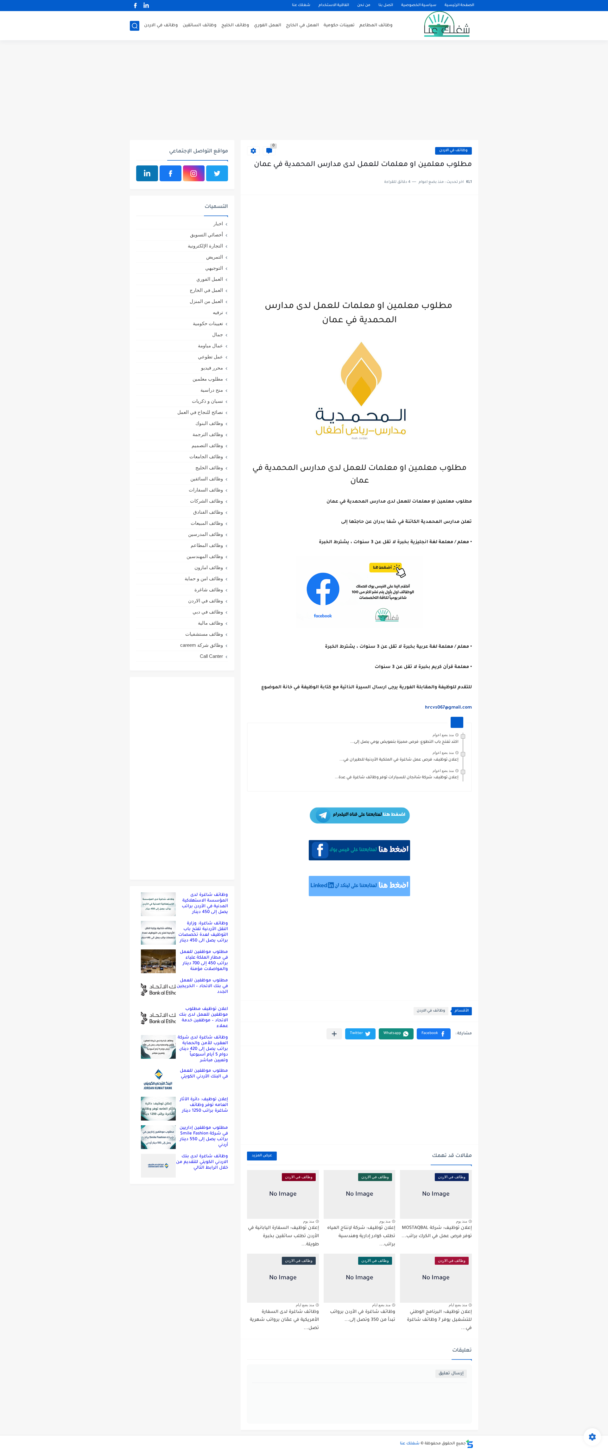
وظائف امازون (208, 567)
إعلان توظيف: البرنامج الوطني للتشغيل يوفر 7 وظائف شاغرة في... (439, 1320)
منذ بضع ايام (458, 1305)
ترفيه (218, 312)
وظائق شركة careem (201, 645)
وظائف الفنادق (208, 512)
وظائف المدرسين (205, 534)
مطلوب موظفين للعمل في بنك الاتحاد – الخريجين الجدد (202, 986)
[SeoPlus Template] (469, 1444)
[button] (434, 1033)
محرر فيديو (212, 367)
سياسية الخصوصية (418, 5)
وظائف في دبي (208, 611)
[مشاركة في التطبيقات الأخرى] (334, 1033)
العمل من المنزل (206, 301)
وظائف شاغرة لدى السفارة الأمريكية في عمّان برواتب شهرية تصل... (284, 1320)
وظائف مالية (210, 623)
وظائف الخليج (235, 25)
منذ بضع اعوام (443, 735)
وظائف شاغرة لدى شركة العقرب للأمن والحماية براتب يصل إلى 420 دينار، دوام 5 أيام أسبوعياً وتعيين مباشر (203, 1049)
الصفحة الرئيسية (459, 5)
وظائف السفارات (206, 489)
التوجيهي (214, 268)
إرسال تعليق (451, 1373)
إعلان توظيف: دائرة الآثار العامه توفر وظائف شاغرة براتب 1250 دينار (204, 1105)
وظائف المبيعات (207, 523)
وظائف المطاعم (376, 25)
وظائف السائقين (200, 25)
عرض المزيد (262, 1156)
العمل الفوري (267, 25)
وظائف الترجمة (208, 434)
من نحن (363, 5)
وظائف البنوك (209, 423)
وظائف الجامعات (206, 456)
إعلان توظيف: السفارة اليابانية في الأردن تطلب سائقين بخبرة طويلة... (283, 1236)
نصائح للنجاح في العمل (200, 412)
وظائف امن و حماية (204, 578)
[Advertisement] (304, 91)
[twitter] (217, 173)
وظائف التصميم (207, 445)
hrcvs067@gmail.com (448, 707)
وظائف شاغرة (208, 589)
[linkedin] (146, 5)
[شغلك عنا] (438, 25)
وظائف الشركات (206, 501)
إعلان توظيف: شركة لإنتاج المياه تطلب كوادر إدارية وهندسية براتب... (361, 1236)
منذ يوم (461, 1221)
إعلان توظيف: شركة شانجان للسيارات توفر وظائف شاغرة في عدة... (397, 777)
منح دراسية (211, 390)
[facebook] (135, 5)
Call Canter (211, 656)
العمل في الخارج (302, 25)
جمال (217, 334)
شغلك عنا (301, 5)
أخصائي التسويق (206, 234)
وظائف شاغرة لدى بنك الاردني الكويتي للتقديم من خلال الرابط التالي (202, 1162)
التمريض (214, 257)
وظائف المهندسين (205, 556)
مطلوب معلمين (208, 379)
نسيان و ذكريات (207, 401)
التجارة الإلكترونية (205, 245)
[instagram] (194, 173)
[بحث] (134, 26)
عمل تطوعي (210, 356)
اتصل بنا (385, 5)
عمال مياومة (210, 345)
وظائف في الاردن (161, 25)
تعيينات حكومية (339, 25)
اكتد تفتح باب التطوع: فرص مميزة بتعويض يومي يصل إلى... (404, 742)
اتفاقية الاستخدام (334, 5)
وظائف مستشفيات (204, 634)
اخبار (218, 223)
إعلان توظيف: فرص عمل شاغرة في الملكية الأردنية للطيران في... (399, 760)
